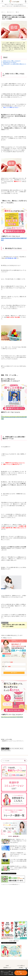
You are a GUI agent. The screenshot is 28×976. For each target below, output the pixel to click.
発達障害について (7, 967)
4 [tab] (14, 940)
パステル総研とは (21, 965)
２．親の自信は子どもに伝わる (8, 62)
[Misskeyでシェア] (23, 589)
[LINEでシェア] (23, 593)
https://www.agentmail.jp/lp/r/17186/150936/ (12, 717)
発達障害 (17, 748)
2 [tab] (11, 940)
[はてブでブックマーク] (17, 593)
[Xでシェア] (5, 589)
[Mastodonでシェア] (11, 589)
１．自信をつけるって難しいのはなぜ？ (11, 60)
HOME (7, 965)
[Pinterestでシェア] (8, 597)
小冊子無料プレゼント (21, 971)
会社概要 (21, 967)
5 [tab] (16, 940)
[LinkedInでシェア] (14, 597)
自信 (22, 748)
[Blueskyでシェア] (17, 589)
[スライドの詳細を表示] (7, 930)
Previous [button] (3, 930)
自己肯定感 (5, 750)
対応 (3, 748)
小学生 (7, 748)
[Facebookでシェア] (5, 593)
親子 (9, 750)
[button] (25, 760)
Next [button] (25, 930)
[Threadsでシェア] (11, 593)
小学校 (12, 748)
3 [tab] (13, 940)
